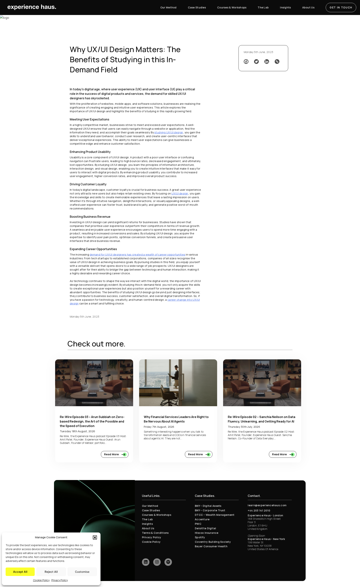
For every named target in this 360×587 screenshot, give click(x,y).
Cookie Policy (41, 580)
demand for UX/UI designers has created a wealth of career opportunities (137, 254)
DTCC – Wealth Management (215, 515)
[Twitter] (256, 61)
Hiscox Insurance (206, 533)
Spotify (200, 537)
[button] (95, 537)
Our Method (150, 506)
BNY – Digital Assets (208, 506)
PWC (198, 524)
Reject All (51, 572)
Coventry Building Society (213, 542)
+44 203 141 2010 (259, 510)
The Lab (147, 519)
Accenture (202, 519)
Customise (82, 572)
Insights (147, 524)
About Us (148, 528)
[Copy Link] (277, 61)
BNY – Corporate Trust (210, 510)
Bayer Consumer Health (211, 546)
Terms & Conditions (155, 533)
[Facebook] (246, 61)
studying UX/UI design (168, 132)
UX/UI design (179, 193)
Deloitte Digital (205, 528)
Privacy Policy (59, 580)
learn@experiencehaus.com (267, 505)
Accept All (20, 572)
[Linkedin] (266, 61)
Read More (111, 454)
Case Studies (151, 510)
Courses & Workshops (156, 515)
